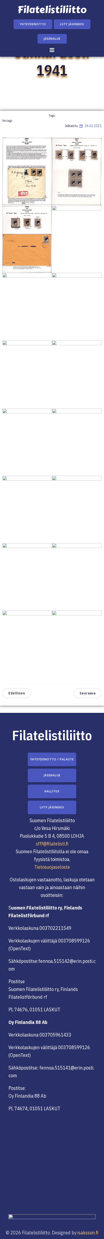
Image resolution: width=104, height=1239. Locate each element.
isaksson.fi (87, 1232)
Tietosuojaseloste (52, 867)
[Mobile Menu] (52, 50)
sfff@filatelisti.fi (52, 843)
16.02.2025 (93, 126)
